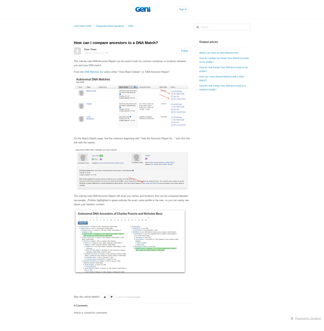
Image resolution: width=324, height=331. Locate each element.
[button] (105, 297)
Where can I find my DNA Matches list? (218, 53)
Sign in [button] (183, 9)
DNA (130, 26)
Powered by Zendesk (308, 318)
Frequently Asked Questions (110, 26)
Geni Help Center (83, 26)
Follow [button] (184, 50)
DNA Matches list (93, 71)
